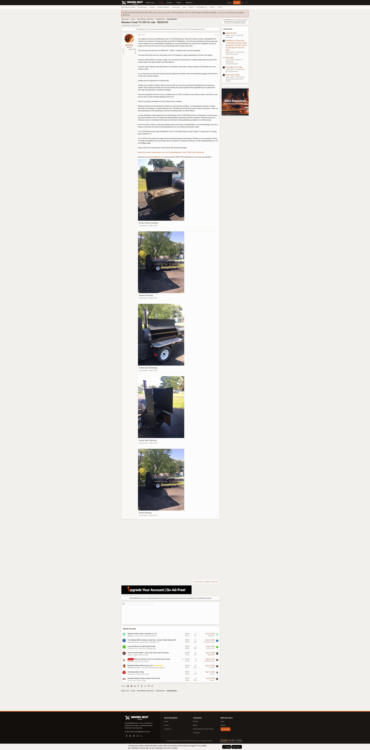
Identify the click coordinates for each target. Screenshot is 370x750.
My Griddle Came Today (234, 67)
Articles (169, 2)
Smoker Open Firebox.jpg (147, 440)
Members (189, 2)
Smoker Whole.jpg (145, 513)
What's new (150, 2)
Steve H (212, 680)
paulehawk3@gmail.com (154, 157)
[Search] (247, 3)
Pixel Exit (209, 741)
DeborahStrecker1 (133, 642)
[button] (155, 2)
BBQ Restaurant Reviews (157, 667)
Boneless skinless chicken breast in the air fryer (144, 678)
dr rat (129, 680)
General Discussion (151, 636)
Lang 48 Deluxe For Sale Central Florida (141, 646)
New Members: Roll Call (128, 7)
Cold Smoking (176, 7)
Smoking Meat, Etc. (201, 7)
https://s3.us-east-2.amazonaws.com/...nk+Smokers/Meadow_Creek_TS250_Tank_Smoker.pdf (171, 152)
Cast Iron (212, 7)
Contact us (167, 729)
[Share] (215, 35)
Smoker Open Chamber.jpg (148, 368)
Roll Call (145, 655)
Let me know (221, 13)
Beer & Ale (229, 37)
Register (223, 725)
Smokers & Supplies (163, 7)
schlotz (212, 674)
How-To (220, 7)
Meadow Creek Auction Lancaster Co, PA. (142, 634)
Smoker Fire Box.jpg (146, 295)
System (225, 740)
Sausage (152, 7)
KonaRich (212, 667)
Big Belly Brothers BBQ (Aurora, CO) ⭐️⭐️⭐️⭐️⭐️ (145, 665)
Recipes (191, 7)
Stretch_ (130, 655)
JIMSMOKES (211, 654)
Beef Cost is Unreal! (233, 75)
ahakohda (131, 661)
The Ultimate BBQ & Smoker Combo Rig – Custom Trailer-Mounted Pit (152, 640)
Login (222, 721)
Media (179, 2)
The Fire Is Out (132, 648)
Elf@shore (131, 636)
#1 (218, 34)
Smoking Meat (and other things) (203, 729)
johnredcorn (131, 674)
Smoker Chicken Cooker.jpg (148, 223)
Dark (239, 740)
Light (232, 740)
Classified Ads (154, 642)
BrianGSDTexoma (209, 661)
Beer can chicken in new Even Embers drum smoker (152, 659)
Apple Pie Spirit (231, 33)
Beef (147, 674)
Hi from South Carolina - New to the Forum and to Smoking (148, 653)
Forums (161, 2)
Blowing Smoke (142, 7)
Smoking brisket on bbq (136, 672)
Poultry (146, 661)
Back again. (230, 57)
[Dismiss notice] (247, 12)
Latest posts (227, 29)
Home (166, 721)
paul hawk (126, 25)
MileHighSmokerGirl (134, 667)
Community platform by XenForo (183, 741)
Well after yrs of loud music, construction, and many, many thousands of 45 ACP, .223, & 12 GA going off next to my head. (236, 45)
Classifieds (196, 733)
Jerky (184, 7)
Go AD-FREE (225, 729)
